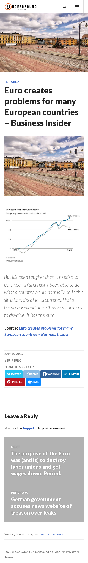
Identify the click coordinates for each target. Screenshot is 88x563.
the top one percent (52, 534)
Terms (8, 557)
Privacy (70, 552)
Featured (11, 81)
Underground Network (45, 552)
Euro (17, 360)
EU (8, 360)
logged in (30, 428)
